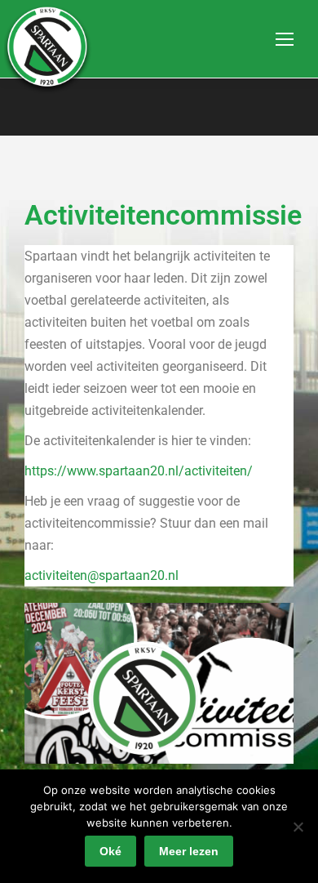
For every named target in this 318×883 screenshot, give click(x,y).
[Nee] (297, 826)
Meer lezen (189, 851)
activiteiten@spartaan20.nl (101, 575)
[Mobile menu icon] (284, 39)
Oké (110, 851)
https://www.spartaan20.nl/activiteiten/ (138, 471)
